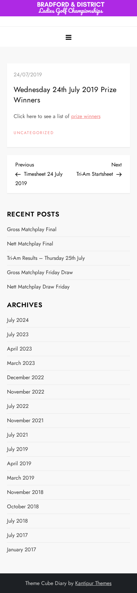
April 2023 (19, 349)
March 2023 (21, 363)
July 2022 (18, 406)
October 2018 (23, 506)
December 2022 (25, 377)
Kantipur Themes (93, 583)
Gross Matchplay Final (32, 229)
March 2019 (20, 478)
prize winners (85, 116)
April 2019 (19, 463)
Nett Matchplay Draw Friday (38, 286)
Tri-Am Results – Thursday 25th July (46, 258)
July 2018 (17, 521)
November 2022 (25, 392)
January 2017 (21, 549)
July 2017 (17, 535)
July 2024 (18, 320)
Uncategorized (34, 133)
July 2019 (17, 449)
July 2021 (17, 435)
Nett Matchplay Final (30, 243)
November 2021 (25, 420)
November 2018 (25, 492)
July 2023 (18, 334)
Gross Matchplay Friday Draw (40, 272)
